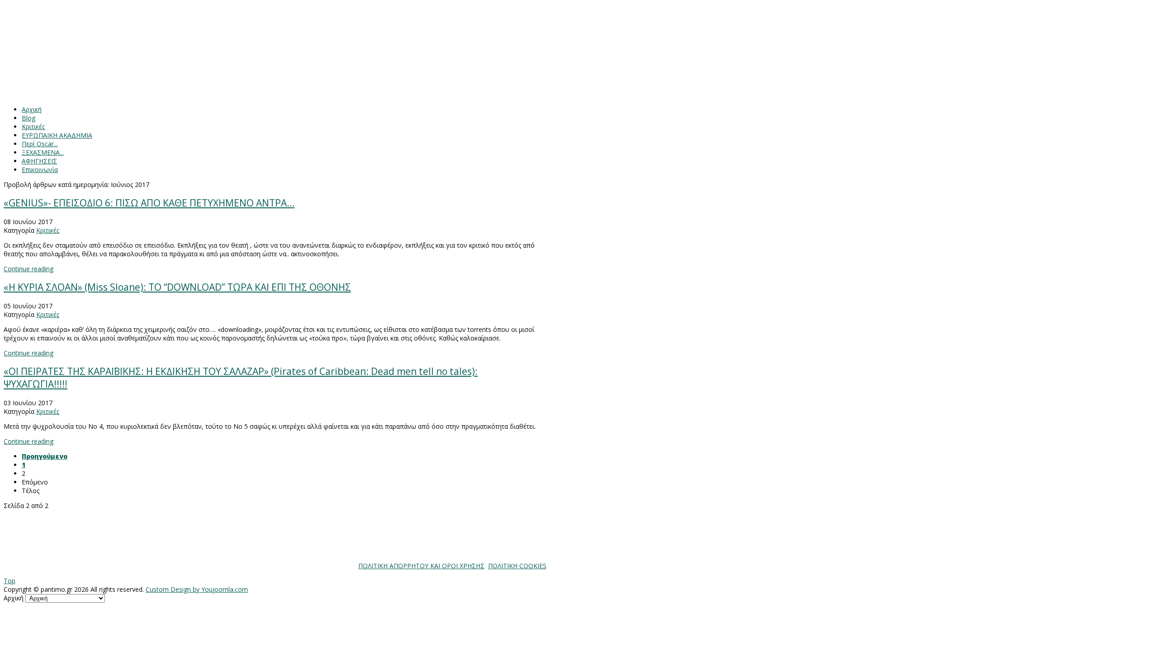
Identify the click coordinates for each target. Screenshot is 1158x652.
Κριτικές (47, 230)
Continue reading (28, 268)
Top (9, 580)
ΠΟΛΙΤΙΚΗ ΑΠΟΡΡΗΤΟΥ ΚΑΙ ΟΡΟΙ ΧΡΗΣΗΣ (421, 565)
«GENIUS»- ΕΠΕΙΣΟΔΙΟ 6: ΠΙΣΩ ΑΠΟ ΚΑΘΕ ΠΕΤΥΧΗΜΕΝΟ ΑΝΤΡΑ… (149, 203)
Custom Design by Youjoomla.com (197, 589)
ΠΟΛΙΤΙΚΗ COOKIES (517, 565)
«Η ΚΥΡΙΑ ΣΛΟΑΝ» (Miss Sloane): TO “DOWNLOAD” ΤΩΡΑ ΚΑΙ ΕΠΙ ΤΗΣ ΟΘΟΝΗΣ (177, 287)
